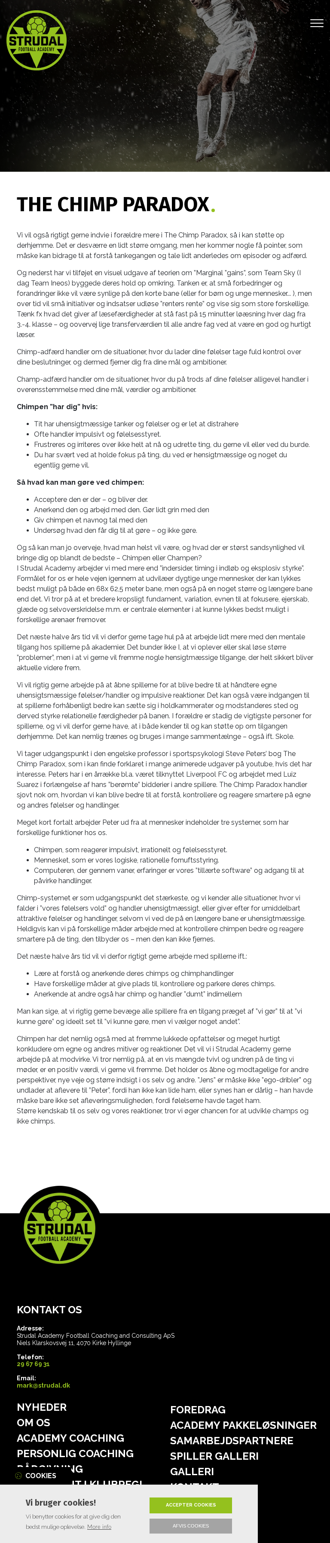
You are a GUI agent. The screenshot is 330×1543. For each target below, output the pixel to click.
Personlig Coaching (75, 1454)
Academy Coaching (70, 1438)
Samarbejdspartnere (231, 1441)
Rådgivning (50, 1469)
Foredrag (198, 1410)
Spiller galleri (214, 1456)
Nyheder (42, 1407)
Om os (33, 1423)
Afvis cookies (191, 1525)
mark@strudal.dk (43, 1385)
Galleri (192, 1472)
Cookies (40, 1476)
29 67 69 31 (33, 1364)
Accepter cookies (191, 1505)
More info (99, 1527)
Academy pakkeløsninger (243, 1425)
